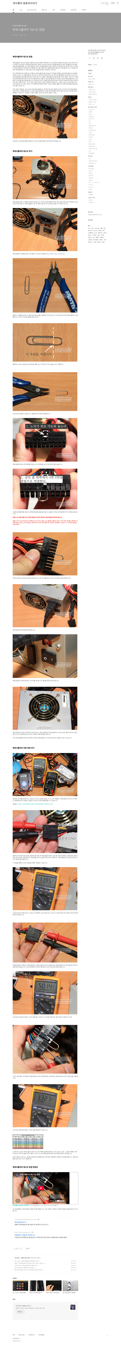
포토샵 (90, 189)
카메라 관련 (91, 135)
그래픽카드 (91, 116)
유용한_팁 (90, 82)
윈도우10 (91, 175)
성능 (99, 235)
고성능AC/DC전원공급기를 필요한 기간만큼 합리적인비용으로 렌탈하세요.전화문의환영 (41, 1237)
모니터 (90, 114)
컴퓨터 (90, 112)
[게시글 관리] (21, 1248)
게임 (92, 228)
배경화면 (91, 194)
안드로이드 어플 (93, 99)
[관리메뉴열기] (118, 3)
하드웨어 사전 (92, 163)
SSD (90, 123)
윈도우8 (91, 173)
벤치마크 (90, 230)
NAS (90, 121)
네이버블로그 (41, 1335)
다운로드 (90, 192)
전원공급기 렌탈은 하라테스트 (25, 1235)
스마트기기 (91, 109)
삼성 (96, 233)
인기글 (95, 64)
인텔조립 (63, 10)
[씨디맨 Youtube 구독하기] (21, 1205)
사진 (89, 228)
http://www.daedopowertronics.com (26, 1219)
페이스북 (89, 58)
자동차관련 (91, 153)
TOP (106, 1335)
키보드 (90, 139)
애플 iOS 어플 (92, 102)
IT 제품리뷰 (90, 233)
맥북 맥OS (90, 87)
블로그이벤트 (92, 79)
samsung (96, 228)
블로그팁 (44, 10)
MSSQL (91, 180)
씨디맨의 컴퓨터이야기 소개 (94, 214)
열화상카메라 (92, 144)
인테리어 (100, 233)
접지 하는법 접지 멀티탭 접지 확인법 (24, 1267)
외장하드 (91, 128)
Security (91, 187)
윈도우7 (91, 171)
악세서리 (91, 137)
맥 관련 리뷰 (92, 89)
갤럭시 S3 (91, 104)
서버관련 (91, 178)
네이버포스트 (31, 1335)
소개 (20, 10)
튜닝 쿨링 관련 (92, 130)
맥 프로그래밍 (92, 92)
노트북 (90, 132)
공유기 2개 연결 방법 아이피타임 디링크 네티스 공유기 (29, 1263)
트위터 (97, 58)
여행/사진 (91, 202)
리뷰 (53, 10)
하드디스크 (91, 119)
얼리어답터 (96, 240)
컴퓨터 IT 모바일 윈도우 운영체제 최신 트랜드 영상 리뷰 (30, 1308)
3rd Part (91, 185)
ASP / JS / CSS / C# (94, 182)
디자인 (102, 235)
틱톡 (14, 1335)
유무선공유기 (92, 146)
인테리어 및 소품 (93, 148)
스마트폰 (90, 240)
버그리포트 (91, 168)
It (92, 242)
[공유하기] (19, 1248)
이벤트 (98, 242)
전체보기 (90, 70)
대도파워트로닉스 (21, 1222)
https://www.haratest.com (23, 1232)
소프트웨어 (91, 166)
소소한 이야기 (91, 197)
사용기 (89, 235)
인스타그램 (93, 58)
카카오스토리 (21, 1335)
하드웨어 (17, 1258)
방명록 (84, 10)
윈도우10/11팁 (31, 10)
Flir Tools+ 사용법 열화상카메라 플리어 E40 (26, 1261)
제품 (101, 228)
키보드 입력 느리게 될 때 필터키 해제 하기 (26, 1265)
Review (95, 230)
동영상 (99, 230)
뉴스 (90, 158)
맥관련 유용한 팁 (93, 94)
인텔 (95, 242)
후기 (103, 230)
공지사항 (90, 76)
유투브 (101, 58)
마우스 (90, 142)
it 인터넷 (94, 235)
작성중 (89, 73)
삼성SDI (91, 200)
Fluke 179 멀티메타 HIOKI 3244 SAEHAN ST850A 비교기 (35, 804)
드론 (90, 151)
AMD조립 (73, 10)
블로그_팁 (91, 84)
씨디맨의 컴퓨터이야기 (25, 3)
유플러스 (102, 237)
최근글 (89, 64)
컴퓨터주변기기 (92, 126)
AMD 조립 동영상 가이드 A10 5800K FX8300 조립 (28, 1270)
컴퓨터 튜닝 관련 (25, 1258)
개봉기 (101, 240)
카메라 (89, 242)
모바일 (89, 97)
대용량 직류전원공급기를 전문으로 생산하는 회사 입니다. (32, 1224)
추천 (105, 240)
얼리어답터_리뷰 (92, 107)
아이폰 (103, 242)
